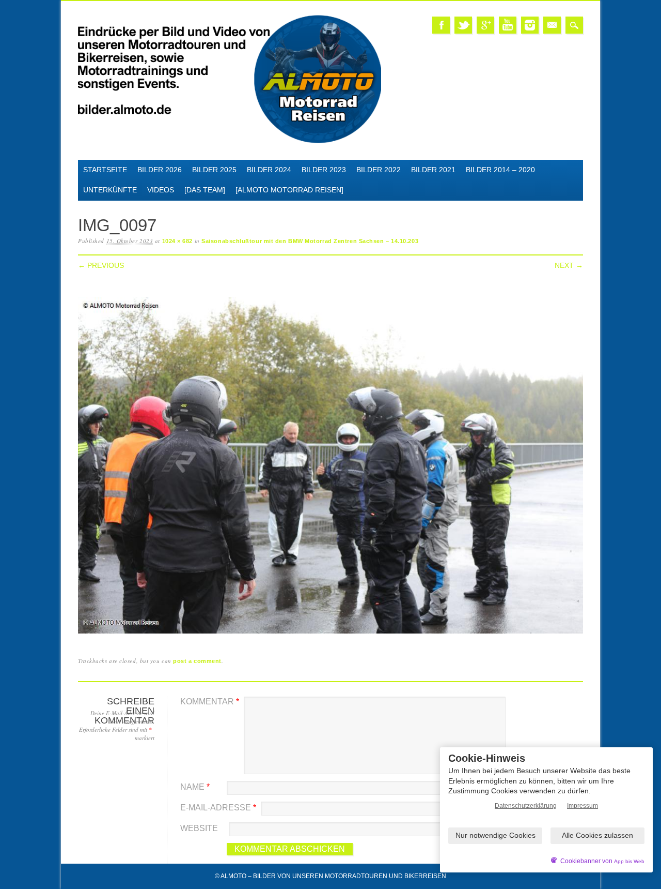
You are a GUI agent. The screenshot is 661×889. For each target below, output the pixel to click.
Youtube (507, 25)
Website (199, 828)
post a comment (197, 661)
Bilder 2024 (269, 169)
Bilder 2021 (433, 169)
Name (195, 786)
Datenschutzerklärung (526, 805)
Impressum (582, 805)
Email (552, 25)
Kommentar (209, 701)
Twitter (463, 25)
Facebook (441, 25)
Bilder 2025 (214, 169)
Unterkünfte (110, 190)
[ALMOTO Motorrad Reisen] (289, 190)
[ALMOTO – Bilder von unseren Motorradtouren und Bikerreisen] (229, 141)
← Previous (101, 265)
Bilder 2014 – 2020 (500, 169)
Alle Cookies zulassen (597, 835)
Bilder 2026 (159, 169)
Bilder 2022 (378, 169)
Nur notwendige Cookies (495, 835)
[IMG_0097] (330, 634)
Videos (160, 190)
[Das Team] (204, 190)
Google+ (485, 25)
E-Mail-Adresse (218, 807)
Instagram (530, 25)
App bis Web (629, 861)
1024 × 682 (177, 241)
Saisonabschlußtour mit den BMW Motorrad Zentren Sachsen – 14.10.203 (309, 241)
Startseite (105, 169)
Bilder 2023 (324, 169)
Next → (569, 265)
